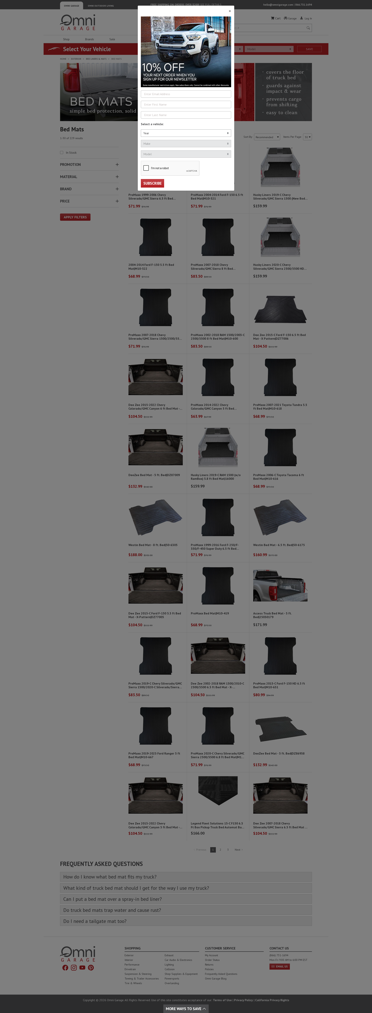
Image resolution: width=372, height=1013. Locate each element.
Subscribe (152, 183)
